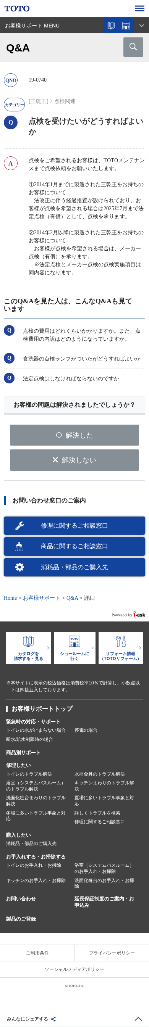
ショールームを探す (126, 25)
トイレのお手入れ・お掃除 (33, 865)
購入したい (18, 835)
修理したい (18, 765)
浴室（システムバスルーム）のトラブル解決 (36, 786)
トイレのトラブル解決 (29, 774)
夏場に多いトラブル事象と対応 (104, 800)
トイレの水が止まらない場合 (36, 730)
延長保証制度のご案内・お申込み (104, 902)
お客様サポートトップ (42, 708)
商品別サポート (23, 752)
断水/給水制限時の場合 (29, 739)
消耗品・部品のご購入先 (74, 567)
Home (10, 598)
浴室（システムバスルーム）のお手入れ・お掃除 (104, 868)
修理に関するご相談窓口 (74, 525)
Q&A (72, 598)
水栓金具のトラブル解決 (99, 774)
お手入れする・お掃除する (36, 857)
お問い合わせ (21, 898)
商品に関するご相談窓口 (74, 546)
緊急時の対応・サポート (33, 721)
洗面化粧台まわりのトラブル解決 (36, 800)
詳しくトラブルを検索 (97, 813)
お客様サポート (41, 598)
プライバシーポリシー (112, 953)
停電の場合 (85, 730)
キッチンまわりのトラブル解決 (104, 786)
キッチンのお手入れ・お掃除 (36, 880)
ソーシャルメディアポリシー (74, 969)
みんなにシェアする (27, 1019)
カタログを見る (110, 25)
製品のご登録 (21, 919)
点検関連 (65, 101)
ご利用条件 (37, 953)
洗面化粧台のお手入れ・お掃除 (104, 883)
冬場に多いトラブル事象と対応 (36, 816)
